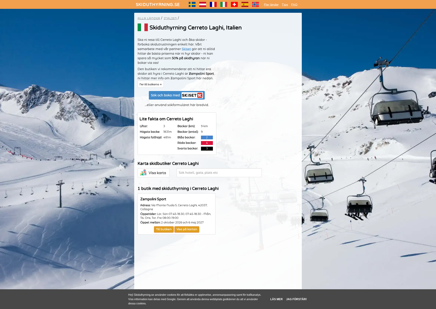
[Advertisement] (218, 268)
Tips (285, 4)
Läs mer (276, 299)
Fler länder (271, 4)
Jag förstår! (296, 299)
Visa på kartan (187, 229)
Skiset (186, 49)
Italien (170, 18)
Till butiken (164, 229)
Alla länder (149, 18)
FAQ (294, 4)
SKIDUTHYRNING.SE (158, 4)
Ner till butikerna (150, 84)
